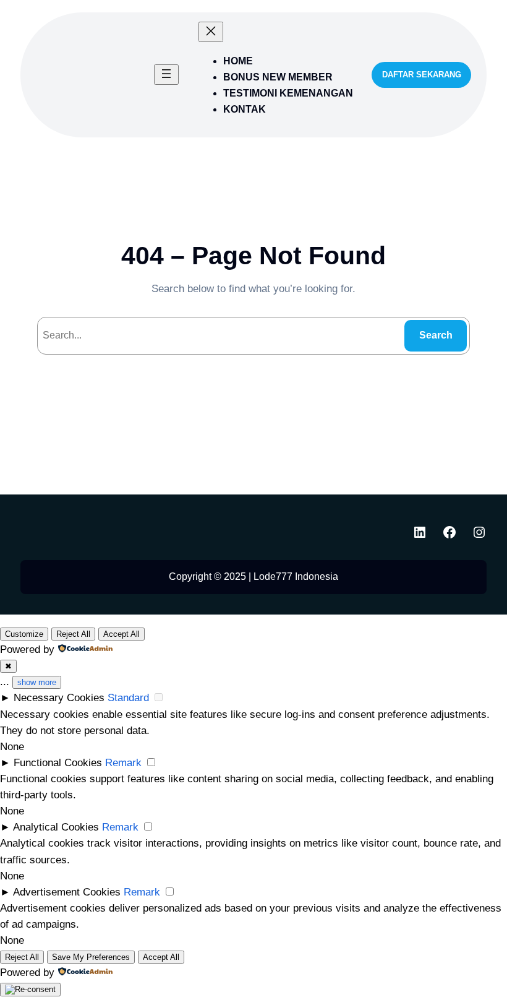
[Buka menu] (166, 74)
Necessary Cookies (59, 697)
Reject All (73, 634)
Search (436, 335)
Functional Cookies (58, 762)
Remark (123, 762)
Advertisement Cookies (67, 892)
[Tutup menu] (210, 32)
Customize (24, 634)
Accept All (121, 634)
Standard (128, 697)
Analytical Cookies (56, 827)
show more (36, 682)
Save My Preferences (91, 957)
